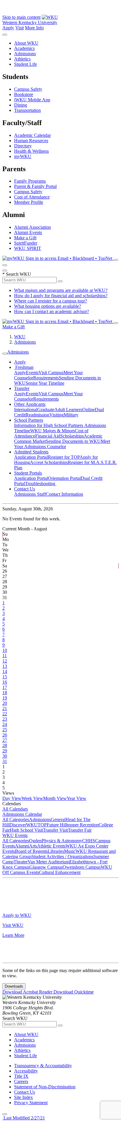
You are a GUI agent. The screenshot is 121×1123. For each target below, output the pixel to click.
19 (4, 697)
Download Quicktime (73, 991)
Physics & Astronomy (62, 840)
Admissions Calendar (22, 814)
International (25, 409)
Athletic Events (51, 845)
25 (4, 729)
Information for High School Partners (49, 425)
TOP (42, 824)
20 (4, 703)
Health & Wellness (31, 151)
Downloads (14, 986)
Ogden (35, 840)
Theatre (21, 861)
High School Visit (26, 830)
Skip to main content (21, 17)
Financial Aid (47, 435)
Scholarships (72, 435)
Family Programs (30, 181)
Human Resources (31, 140)
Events (32, 372)
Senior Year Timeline (45, 383)
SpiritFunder (25, 243)
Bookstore (23, 94)
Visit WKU (12, 925)
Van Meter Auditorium (48, 861)
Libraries (56, 851)
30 (4, 756)
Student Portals (28, 472)
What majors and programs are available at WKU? (60, 290)
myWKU (22, 156)
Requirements (46, 377)
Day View (11, 798)
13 (4, 666)
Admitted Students (31, 451)
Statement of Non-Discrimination (44, 1086)
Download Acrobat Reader (27, 991)
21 (4, 708)
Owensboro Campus (82, 867)
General (58, 819)
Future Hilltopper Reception (73, 824)
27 (4, 740)
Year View (76, 798)
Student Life (25, 64)
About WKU (26, 43)
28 (4, 745)
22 (4, 713)
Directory (23, 145)
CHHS (88, 840)
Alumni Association (32, 227)
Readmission (37, 414)
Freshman (23, 367)
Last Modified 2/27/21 (23, 1117)
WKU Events (15, 835)
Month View (55, 798)
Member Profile (28, 202)
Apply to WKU (16, 915)
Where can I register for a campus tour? (50, 300)
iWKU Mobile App (32, 99)
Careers (21, 1081)
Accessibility (26, 1070)
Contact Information (64, 494)
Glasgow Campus (46, 867)
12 (4, 660)
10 (4, 650)
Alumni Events (28, 232)
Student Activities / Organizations (62, 856)
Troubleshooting (40, 483)
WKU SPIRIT (27, 248)
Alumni (22, 845)
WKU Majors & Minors (52, 430)
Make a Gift (25, 237)
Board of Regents (31, 851)
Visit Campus (50, 372)
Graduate (45, 409)
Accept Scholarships (49, 462)
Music (69, 851)
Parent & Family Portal (35, 186)
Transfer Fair (80, 830)
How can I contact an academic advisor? (51, 311)
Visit (19, 27)
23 (4, 719)
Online (88, 409)
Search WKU (16, 274)
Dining (20, 104)
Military (71, 414)
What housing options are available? (47, 306)
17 (4, 687)
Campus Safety (28, 89)
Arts (33, 845)
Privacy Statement (31, 1102)
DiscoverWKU (23, 824)
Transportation (27, 110)
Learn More (13, 935)
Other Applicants (30, 404)
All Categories (15, 819)
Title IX (21, 1076)
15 (4, 676)
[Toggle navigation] (4, 353)
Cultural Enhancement (59, 872)
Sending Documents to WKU (73, 441)
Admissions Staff (30, 494)
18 (4, 692)
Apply (8, 27)
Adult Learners (68, 409)
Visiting (56, 414)
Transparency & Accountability (43, 1065)
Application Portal (31, 457)
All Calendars (15, 808)
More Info (34, 27)
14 (4, 671)
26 (4, 734)
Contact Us (24, 488)
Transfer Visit (55, 830)
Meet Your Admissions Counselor (62, 444)
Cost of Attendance (32, 196)
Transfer (21, 388)
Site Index (23, 1097)
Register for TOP (64, 457)
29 (4, 750)
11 (4, 655)
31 (4, 761)
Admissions (25, 53)
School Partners (28, 420)
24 (4, 724)
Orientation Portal (64, 478)
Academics (24, 48)
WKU (20, 336)
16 (4, 682)
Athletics (22, 58)
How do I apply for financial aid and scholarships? (60, 295)
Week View (32, 798)
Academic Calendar (32, 135)
